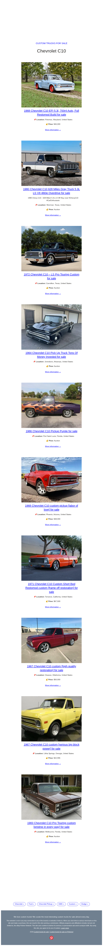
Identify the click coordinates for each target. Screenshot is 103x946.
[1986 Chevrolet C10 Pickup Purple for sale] (51, 427)
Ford (31, 904)
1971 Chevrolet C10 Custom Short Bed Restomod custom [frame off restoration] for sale (51, 587)
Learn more (65, 928)
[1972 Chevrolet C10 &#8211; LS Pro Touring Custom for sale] (51, 271)
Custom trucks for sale (51, 43)
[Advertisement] (51, 18)
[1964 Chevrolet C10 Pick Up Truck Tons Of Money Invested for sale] (51, 349)
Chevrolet (18, 904)
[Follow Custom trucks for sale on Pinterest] (51, 939)
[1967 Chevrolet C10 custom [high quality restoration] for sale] (51, 662)
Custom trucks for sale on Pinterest (61, 932)
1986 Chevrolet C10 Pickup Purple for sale (51, 431)
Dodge (84, 904)
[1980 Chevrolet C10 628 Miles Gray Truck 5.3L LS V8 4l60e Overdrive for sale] (51, 185)
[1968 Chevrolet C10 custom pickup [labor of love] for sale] (51, 502)
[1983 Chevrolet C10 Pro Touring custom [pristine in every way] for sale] (51, 819)
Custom (72, 904)
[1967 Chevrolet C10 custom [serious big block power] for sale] (51, 741)
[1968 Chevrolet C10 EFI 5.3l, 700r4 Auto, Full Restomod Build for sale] (51, 107)
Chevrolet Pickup (45, 904)
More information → (53, 130)
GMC (61, 904)
